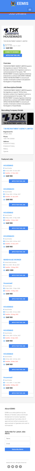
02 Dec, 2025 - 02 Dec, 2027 (13, 241)
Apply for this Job (13, 55)
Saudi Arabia (8, 44)
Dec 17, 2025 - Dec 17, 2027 (13, 45)
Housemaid (7, 283)
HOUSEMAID (8, 165)
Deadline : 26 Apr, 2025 (11, 338)
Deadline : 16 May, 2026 (11, 291)
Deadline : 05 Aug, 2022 (11, 314)
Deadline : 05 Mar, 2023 (11, 361)
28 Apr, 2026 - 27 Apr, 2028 (12, 217)
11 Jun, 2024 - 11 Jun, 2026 (12, 382)
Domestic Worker (12, 52)
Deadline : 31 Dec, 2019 (11, 243)
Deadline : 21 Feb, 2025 (11, 173)
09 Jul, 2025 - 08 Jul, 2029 (12, 265)
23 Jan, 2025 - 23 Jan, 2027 (12, 170)
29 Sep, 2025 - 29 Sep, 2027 (13, 194)
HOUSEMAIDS (12, 36)
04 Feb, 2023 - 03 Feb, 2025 (12, 359)
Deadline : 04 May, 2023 (11, 385)
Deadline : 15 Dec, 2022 (11, 220)
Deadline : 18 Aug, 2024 (11, 267)
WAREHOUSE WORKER (12, 260)
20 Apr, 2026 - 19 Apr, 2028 (12, 288)
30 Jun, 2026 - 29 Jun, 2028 (12, 312)
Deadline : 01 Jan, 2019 (11, 196)
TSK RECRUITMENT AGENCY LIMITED (18, 129)
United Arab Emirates (11, 262)
